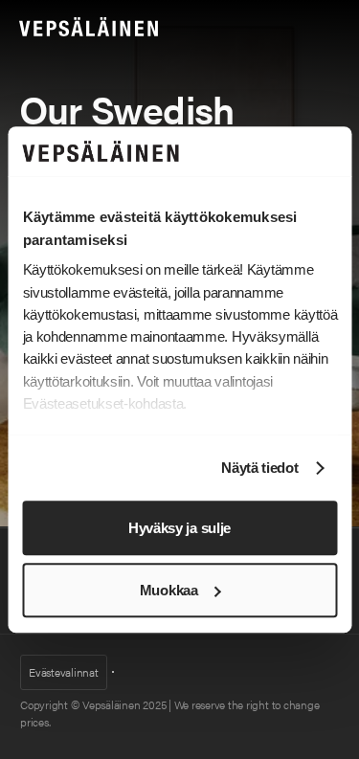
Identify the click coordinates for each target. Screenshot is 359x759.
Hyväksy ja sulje (179, 528)
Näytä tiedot (259, 468)
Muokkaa (169, 590)
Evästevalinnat (64, 672)
